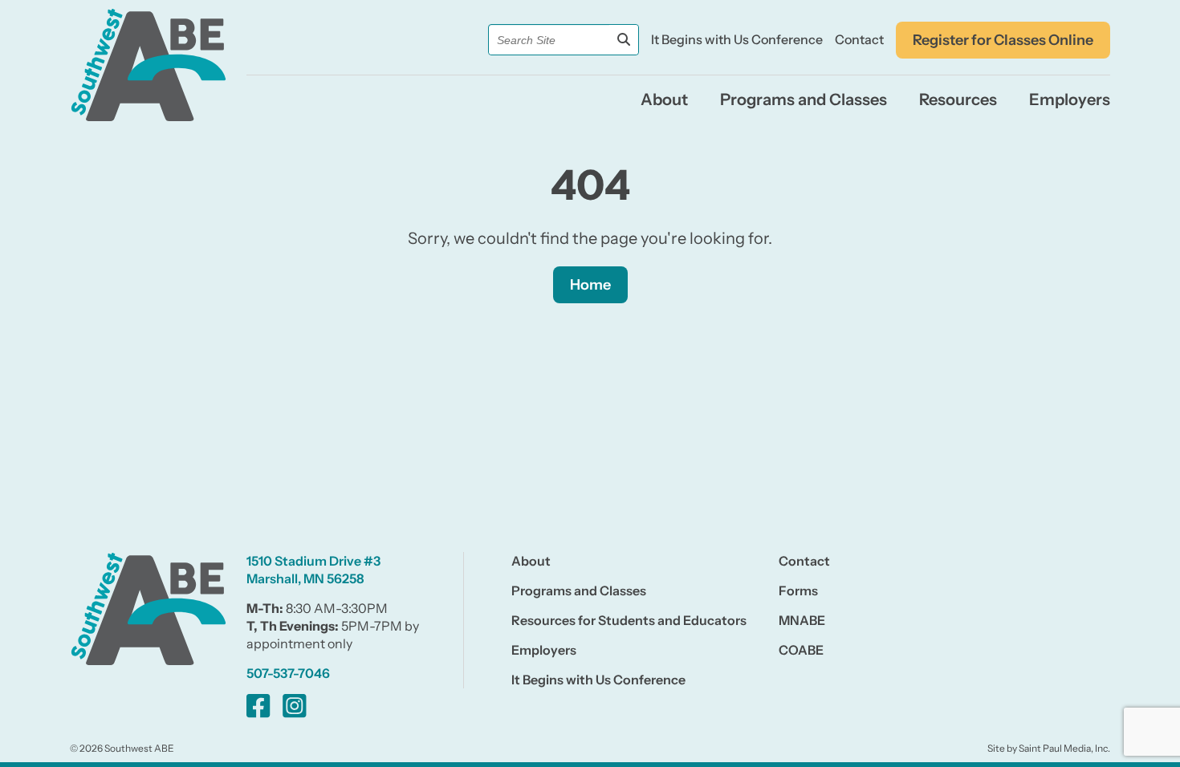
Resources (958, 99)
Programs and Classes (803, 99)
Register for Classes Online (1003, 40)
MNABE (802, 620)
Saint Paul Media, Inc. (1064, 748)
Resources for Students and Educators (629, 620)
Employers (1069, 99)
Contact (859, 39)
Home (590, 285)
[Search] (623, 40)
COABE (801, 650)
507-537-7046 (288, 673)
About (664, 99)
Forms (798, 590)
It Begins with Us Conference (737, 39)
